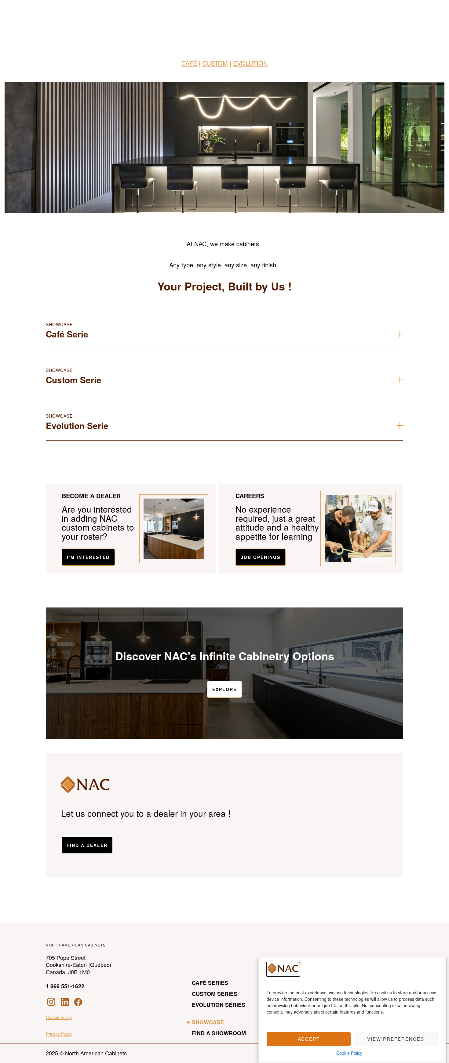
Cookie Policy (349, 1053)
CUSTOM (215, 63)
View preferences (395, 1039)
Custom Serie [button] (73, 379)
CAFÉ (189, 63)
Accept (309, 1039)
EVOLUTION (250, 63)
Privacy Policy (59, 1034)
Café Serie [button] (67, 334)
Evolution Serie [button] (77, 425)
